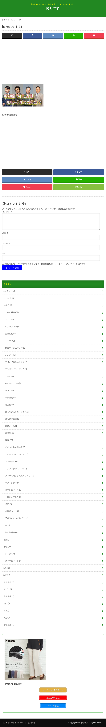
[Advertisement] (53, 64)
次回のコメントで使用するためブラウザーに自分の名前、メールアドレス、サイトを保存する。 (46, 264)
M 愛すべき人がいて (15, 348)
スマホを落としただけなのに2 (19, 475)
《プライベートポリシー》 (13, 722)
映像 (8, 305)
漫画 (7, 539)
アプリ (8, 589)
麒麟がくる (11, 426)
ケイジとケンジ (13, 383)
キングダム (11, 461)
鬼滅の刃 (10, 333)
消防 (7, 603)
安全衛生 (9, 596)
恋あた (9, 404)
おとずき (53, 8)
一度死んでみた (13, 497)
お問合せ (31, 722)
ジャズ (10, 554)
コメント (7, 212)
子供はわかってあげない (17, 518)
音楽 (7, 546)
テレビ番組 (12, 312)
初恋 (8, 504)
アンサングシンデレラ (16, 369)
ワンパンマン (12, 326)
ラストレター (12, 482)
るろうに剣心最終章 (15, 447)
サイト (5, 254)
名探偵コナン (12, 511)
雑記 (6, 575)
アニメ (9, 319)
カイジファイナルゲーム (17, 454)
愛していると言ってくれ (17, 412)
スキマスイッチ (13, 561)
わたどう (10, 355)
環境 (7, 610)
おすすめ (9, 582)
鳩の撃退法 (11, 532)
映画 (9, 440)
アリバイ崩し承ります (16, 362)
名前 (5, 233)
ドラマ (10, 341)
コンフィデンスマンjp (16, 468)
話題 (6, 568)
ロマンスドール (13, 490)
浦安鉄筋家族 (12, 419)
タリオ (9, 390)
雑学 (7, 617)
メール (6, 243)
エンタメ (9, 291)
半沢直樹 (10, 397)
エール (9, 376)
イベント (9, 298)
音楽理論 (9, 625)
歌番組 (9, 433)
